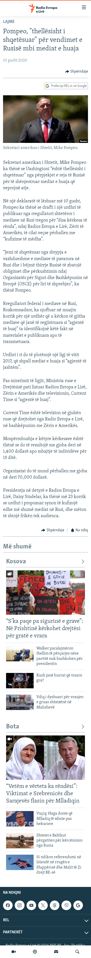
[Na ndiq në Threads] (54, 905)
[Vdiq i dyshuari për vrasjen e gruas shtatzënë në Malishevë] (20, 702)
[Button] (76, 71)
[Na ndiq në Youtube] (31, 905)
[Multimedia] (13, 951)
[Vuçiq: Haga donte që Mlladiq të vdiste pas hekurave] (20, 818)
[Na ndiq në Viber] (66, 905)
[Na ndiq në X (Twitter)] (43, 905)
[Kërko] (77, 951)
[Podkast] (34, 951)
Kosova (16, 561)
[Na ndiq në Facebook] (8, 905)
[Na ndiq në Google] (78, 905)
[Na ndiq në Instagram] (19, 905)
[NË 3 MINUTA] (56, 951)
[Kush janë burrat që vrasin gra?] (20, 680)
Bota (12, 726)
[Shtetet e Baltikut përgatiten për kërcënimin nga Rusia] (20, 840)
